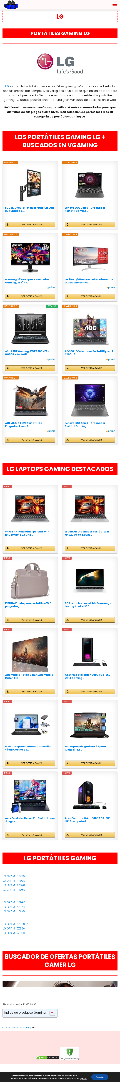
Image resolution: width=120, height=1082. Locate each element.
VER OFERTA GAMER (31, 224)
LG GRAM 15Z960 (13, 907)
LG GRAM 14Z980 (13, 890)
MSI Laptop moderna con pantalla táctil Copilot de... (28, 748)
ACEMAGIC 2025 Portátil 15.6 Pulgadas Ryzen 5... (23, 425)
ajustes (83, 1078)
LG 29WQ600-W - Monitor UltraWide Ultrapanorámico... (89, 281)
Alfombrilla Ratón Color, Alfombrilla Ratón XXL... (29, 676)
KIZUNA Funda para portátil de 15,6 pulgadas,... (28, 605)
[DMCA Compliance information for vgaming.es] (47, 1059)
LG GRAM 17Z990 (13, 933)
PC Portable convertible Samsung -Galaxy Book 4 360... (88, 605)
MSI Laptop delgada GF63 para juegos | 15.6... (85, 748)
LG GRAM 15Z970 (13, 911)
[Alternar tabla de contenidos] (50, 1013)
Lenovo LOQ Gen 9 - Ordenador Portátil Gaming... (85, 209)
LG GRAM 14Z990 (13, 902)
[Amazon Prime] (51, 288)
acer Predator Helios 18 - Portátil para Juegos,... (30, 820)
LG (7, 86)
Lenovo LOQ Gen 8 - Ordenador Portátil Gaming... (85, 425)
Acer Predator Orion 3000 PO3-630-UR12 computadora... (88, 820)
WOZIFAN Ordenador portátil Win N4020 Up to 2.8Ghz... (27, 533)
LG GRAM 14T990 (13, 881)
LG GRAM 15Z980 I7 (15, 924)
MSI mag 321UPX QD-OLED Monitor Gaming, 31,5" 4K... (27, 281)
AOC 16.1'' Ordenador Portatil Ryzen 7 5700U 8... (89, 353)
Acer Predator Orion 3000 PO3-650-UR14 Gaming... (88, 676)
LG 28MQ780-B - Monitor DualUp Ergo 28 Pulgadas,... (30, 209)
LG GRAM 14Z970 (13, 885)
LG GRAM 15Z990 (13, 928)
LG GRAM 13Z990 (13, 876)
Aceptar (100, 1077)
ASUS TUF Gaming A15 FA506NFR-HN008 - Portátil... (27, 353)
